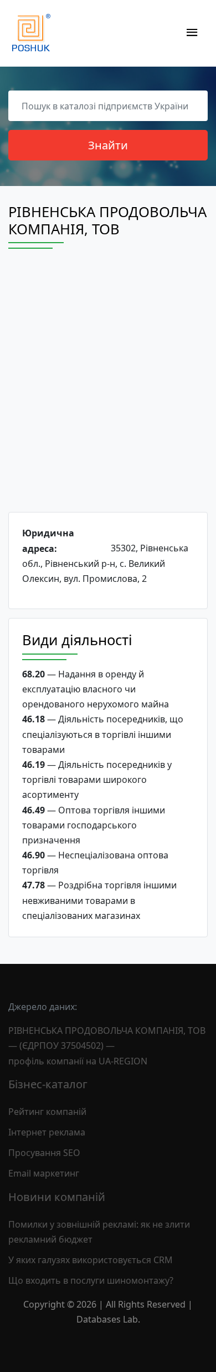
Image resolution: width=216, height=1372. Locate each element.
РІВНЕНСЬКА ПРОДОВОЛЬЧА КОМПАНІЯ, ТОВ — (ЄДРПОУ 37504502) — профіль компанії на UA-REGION (106, 1045)
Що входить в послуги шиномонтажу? (90, 1280)
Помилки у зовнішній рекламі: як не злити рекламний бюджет (99, 1231)
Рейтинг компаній (47, 1111)
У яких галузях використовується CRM (90, 1260)
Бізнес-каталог (48, 1084)
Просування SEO (44, 1153)
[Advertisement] (108, 390)
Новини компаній (56, 1196)
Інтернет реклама (46, 1132)
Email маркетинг (43, 1173)
